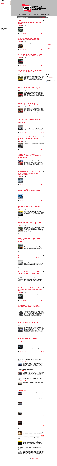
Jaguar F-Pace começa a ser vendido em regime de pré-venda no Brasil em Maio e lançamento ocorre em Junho (29, 121)
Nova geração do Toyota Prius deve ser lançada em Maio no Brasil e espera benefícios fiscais (29, 104)
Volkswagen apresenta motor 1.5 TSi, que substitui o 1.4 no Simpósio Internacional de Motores (29, 306)
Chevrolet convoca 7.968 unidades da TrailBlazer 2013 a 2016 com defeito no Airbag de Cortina (30, 54)
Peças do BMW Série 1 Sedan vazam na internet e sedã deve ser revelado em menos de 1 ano (30, 272)
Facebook (49, 44)
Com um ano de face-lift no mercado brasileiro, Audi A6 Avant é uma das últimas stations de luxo (29, 206)
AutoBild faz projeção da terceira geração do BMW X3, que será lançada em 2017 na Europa (29, 189)
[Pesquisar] (50, 2)
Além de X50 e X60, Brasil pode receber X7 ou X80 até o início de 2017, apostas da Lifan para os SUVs (30, 289)
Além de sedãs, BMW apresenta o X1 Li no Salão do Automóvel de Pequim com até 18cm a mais (29, 223)
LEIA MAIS (42, 33)
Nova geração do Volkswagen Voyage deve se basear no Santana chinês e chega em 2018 (29, 256)
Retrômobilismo (30, 14)
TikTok (49, 49)
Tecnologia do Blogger (34, 458)
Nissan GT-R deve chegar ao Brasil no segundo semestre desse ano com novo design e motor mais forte (29, 240)
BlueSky (49, 48)
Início (19, 14)
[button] (43, 20)
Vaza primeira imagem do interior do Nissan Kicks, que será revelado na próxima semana (29, 38)
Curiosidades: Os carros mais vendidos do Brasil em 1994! (26, 369)
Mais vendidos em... (24, 14)
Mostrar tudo (42, 17)
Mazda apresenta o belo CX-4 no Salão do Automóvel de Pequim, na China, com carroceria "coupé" (30, 340)
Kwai (48, 47)
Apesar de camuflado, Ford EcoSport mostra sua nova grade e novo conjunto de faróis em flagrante (30, 138)
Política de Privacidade (43, 14)
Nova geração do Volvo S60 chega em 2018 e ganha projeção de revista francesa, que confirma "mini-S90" (29, 173)
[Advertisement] (48, 61)
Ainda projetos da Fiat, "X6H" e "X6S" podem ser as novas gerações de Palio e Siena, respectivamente (30, 71)
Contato (34, 14)
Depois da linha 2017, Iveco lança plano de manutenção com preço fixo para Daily (28, 323)
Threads (49, 45)
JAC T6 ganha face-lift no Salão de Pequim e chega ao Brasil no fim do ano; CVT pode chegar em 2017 (29, 22)
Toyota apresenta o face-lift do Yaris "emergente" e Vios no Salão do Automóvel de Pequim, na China (29, 156)
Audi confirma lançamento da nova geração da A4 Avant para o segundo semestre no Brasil (29, 88)
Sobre (38, 14)
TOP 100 (48, 14)
